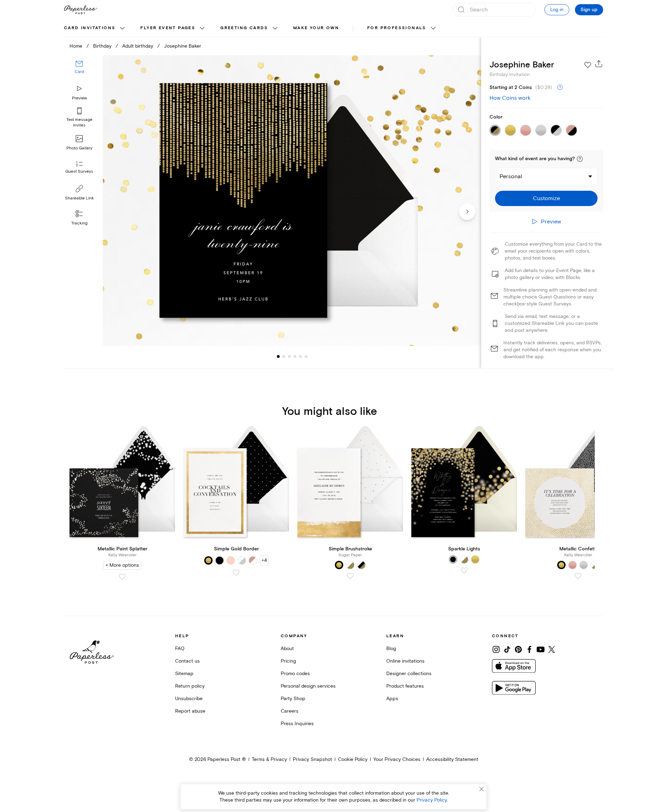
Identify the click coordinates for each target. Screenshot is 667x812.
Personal (511, 176)
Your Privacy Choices (396, 759)
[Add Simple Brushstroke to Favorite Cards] (350, 576)
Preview (79, 98)
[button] (579, 158)
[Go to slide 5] (295, 356)
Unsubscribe (189, 699)
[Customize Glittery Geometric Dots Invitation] (291, 200)
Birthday (102, 46)
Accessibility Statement (452, 759)
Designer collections (408, 673)
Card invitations (89, 28)
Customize (546, 198)
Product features (405, 686)
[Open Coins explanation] (560, 87)
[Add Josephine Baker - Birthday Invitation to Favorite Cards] (588, 65)
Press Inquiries (297, 724)
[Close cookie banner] (481, 789)
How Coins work (509, 98)
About (287, 648)
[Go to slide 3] (283, 356)
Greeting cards (244, 28)
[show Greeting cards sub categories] (275, 28)
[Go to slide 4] (289, 356)
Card (79, 72)
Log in (556, 10)
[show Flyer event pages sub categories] (202, 28)
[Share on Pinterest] (518, 649)
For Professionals (396, 28)
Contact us (187, 661)
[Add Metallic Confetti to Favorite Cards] (578, 576)
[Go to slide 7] (306, 356)
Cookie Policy (353, 759)
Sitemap (184, 673)
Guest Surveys (79, 171)
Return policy (190, 686)
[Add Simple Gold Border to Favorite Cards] (236, 572)
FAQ (179, 648)
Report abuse (190, 711)
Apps (392, 699)
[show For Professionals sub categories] (433, 28)
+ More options (122, 565)
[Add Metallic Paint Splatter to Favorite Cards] (122, 577)
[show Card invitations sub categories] (122, 28)
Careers (289, 711)
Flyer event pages (167, 28)
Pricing (288, 661)
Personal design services (308, 686)
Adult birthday (137, 46)
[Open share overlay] (599, 63)
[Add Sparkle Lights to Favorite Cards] (464, 570)
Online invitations (405, 661)
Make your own (316, 28)
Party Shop (293, 699)
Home (75, 46)
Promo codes (295, 673)
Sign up (589, 10)
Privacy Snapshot (312, 759)
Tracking (79, 223)
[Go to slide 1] (278, 356)
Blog (391, 648)
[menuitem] (95, 28)
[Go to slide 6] (300, 356)
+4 (264, 560)
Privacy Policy (432, 800)
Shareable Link (79, 198)
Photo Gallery (79, 148)
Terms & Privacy (269, 759)
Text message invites (79, 122)
